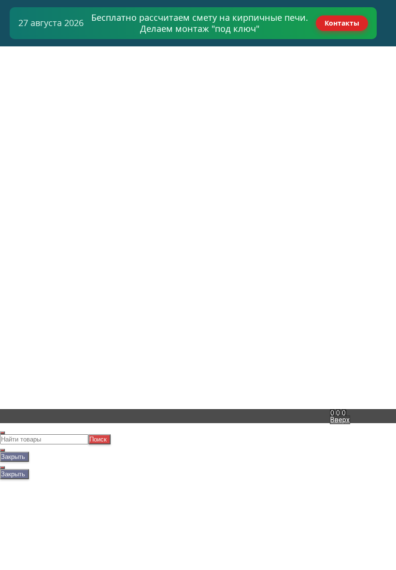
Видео (20, 118)
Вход (237, 50)
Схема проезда (34, 104)
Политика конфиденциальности (134, 326)
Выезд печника (34, 84)
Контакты (342, 23)
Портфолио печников (43, 111)
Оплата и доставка (40, 57)
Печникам (26, 91)
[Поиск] (346, 413)
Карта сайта (119, 316)
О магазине (28, 97)
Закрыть (13, 456)
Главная (22, 50)
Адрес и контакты (39, 64)
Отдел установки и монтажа (55, 77)
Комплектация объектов (50, 70)
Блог (17, 124)
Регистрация (250, 57)
